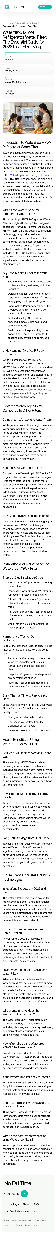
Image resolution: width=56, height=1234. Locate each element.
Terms (27, 1225)
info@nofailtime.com (17, 1211)
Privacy (19, 1225)
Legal (35, 1225)
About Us (9, 1225)
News (12, 23)
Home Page (12, 1204)
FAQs (36, 1204)
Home (5, 23)
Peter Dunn (10, 59)
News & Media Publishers (27, 23)
